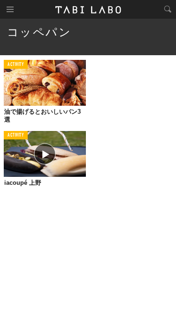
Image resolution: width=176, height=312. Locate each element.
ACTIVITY (16, 64)
